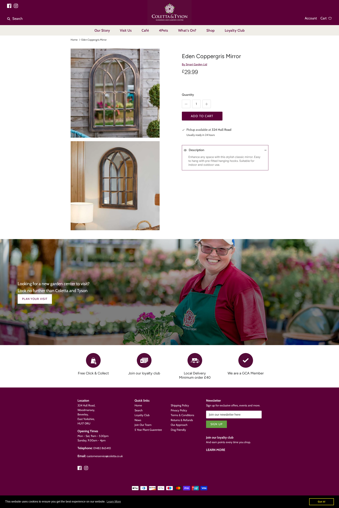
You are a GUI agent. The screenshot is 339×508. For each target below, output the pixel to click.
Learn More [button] (114, 501)
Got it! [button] (321, 501)
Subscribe (293, 478)
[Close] (327, 432)
